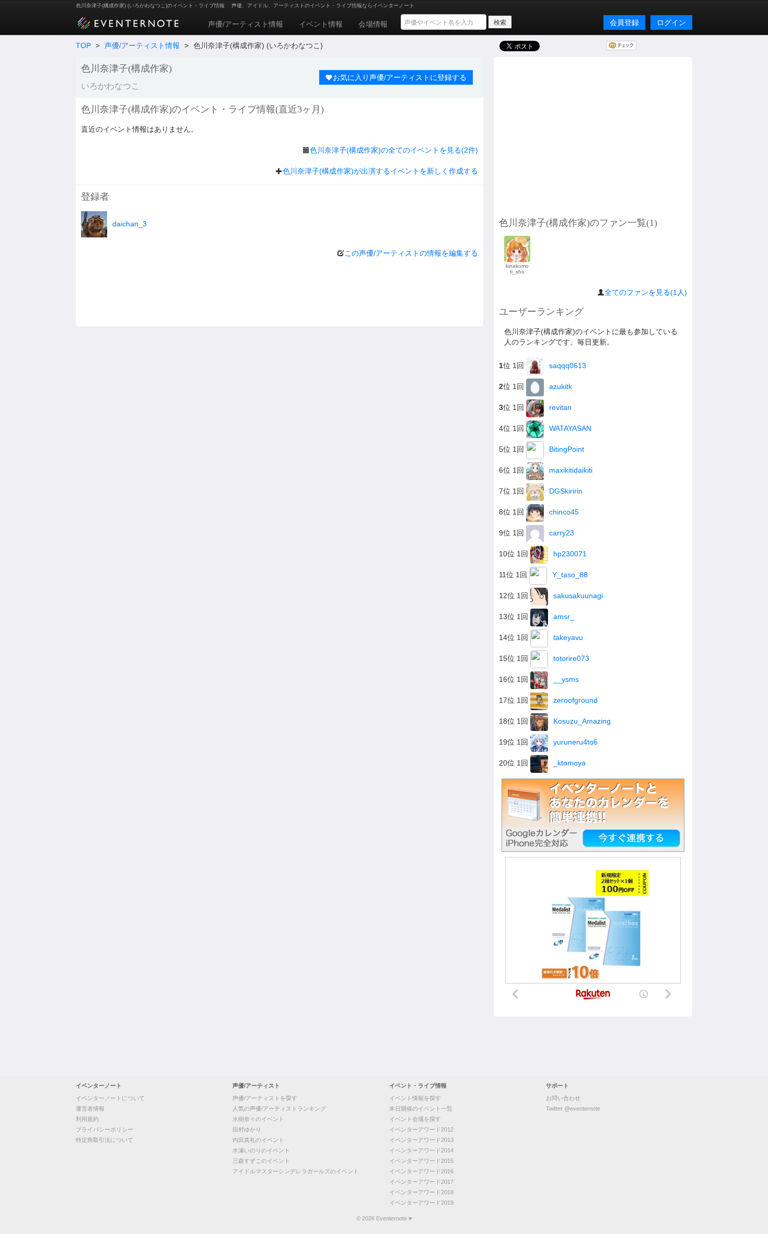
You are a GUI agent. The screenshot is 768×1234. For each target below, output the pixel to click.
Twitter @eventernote (573, 1108)
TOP (83, 45)
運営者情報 (90, 1108)
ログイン (671, 22)
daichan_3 (129, 224)
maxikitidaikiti (570, 470)
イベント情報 (321, 24)
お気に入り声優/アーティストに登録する (400, 77)
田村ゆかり (246, 1129)
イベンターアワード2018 (421, 1192)
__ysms (566, 679)
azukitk (560, 386)
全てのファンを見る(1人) (645, 292)
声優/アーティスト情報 (245, 24)
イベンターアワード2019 (421, 1202)
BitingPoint (566, 449)
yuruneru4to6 (575, 742)
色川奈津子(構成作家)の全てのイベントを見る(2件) (394, 150)
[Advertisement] (593, 135)
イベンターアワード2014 (421, 1150)
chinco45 (564, 512)
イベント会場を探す (415, 1119)
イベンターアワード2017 (421, 1182)
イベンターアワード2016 (421, 1171)
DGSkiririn (566, 491)
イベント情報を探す (415, 1098)
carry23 (561, 533)
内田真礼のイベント (258, 1140)
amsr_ (563, 616)
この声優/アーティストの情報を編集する (411, 253)
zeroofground (575, 700)
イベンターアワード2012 (421, 1129)
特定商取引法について (104, 1140)
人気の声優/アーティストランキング (279, 1108)
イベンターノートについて (110, 1098)
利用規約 (87, 1119)
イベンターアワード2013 (421, 1140)
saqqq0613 (567, 365)
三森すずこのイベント (261, 1161)
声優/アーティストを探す (264, 1098)
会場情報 (373, 24)
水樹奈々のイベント (258, 1119)
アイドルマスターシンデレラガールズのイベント (295, 1171)
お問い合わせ (563, 1098)
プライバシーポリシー (104, 1129)
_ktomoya (569, 763)
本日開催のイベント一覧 (420, 1108)
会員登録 (624, 22)
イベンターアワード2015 (421, 1161)
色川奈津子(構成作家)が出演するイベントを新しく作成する (380, 171)
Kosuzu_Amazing (582, 721)
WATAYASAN (570, 428)
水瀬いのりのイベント (261, 1150)
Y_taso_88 (570, 574)
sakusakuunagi (578, 595)
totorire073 (571, 658)
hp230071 (570, 554)
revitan (560, 407)
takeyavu (568, 637)
